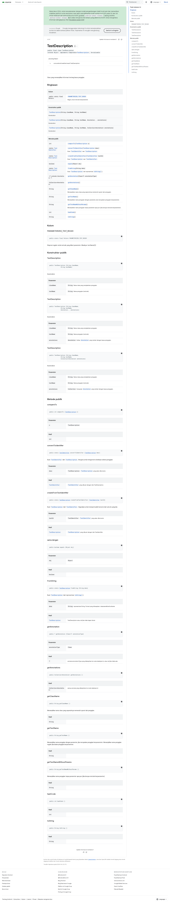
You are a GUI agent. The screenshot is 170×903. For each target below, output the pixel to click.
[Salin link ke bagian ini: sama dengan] (60, 540)
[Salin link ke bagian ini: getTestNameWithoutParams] (73, 762)
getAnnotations (73, 182)
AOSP (48, 39)
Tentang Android (7, 899)
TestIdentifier (53, 149)
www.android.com (119, 880)
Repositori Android (7, 875)
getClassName (72, 189)
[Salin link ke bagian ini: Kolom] (55, 226)
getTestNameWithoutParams (77, 204)
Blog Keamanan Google (64, 883)
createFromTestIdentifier (77, 156)
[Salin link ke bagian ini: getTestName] (60, 728)
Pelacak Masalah (118, 889)
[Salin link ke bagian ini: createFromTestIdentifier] (70, 493)
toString (71, 217)
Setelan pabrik (6, 886)
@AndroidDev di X (63, 878)
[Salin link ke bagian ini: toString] (55, 821)
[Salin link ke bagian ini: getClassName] (61, 696)
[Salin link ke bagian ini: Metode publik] (64, 399)
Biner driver (5, 889)
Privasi (34, 899)
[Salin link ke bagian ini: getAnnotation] (61, 627)
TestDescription (82, 52)
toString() (97, 171)
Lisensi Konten (92, 859)
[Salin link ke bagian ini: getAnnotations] (62, 668)
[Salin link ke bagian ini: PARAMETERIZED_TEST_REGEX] (75, 231)
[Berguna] (118, 39)
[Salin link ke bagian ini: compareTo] (58, 405)
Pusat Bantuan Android (120, 875)
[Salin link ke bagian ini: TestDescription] (62, 258)
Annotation (85, 340)
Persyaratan (5, 878)
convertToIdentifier (75, 148)
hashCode (71, 212)
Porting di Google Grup (64, 892)
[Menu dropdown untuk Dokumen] (23, 2)
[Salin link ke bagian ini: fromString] (58, 581)
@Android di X (62, 875)
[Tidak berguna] (121, 39)
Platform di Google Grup (65, 886)
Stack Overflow (118, 886)
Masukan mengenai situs (45, 899)
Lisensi (29, 899)
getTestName (72, 197)
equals (70, 164)
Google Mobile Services (120, 883)
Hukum (23, 899)
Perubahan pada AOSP (76, 20)
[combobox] (134, 2)
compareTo (71, 143)
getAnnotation (73, 176)
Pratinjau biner (6, 883)
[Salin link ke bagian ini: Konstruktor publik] (68, 253)
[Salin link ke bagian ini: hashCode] (57, 794)
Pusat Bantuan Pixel (119, 878)
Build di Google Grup (64, 889)
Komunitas (17, 899)
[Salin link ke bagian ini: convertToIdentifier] (65, 446)
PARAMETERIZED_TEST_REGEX (77, 96)
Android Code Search (34, 2)
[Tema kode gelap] (122, 236)
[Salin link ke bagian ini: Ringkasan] (59, 85)
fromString (72, 168)
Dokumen (18, 2)
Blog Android (61, 880)
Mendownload (6, 880)
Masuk (166, 2)
